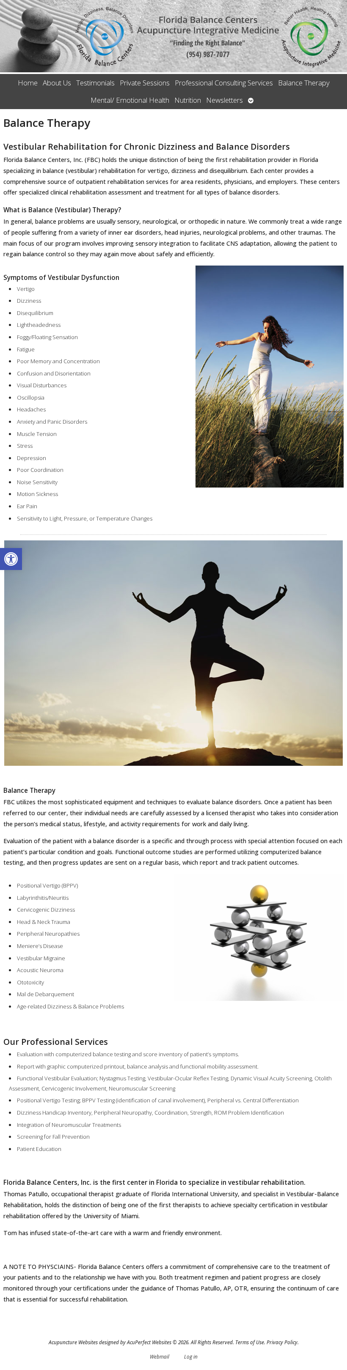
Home (28, 83)
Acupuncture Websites (73, 1342)
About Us (57, 83)
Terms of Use (249, 1342)
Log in (191, 1356)
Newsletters (224, 100)
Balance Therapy (304, 83)
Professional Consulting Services (224, 83)
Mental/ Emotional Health (130, 100)
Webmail (159, 1356)
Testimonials (95, 83)
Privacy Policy (282, 1342)
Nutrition (187, 100)
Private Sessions (145, 83)
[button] (11, 559)
